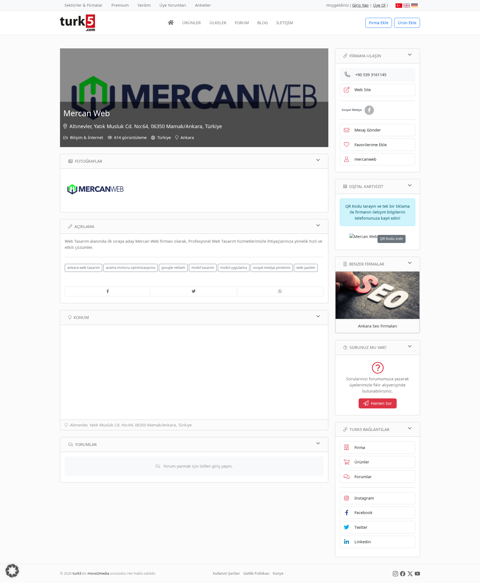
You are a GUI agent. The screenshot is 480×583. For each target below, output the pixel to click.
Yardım (144, 5)
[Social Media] (395, 573)
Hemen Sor (381, 403)
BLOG (262, 22)
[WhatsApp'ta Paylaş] (280, 291)
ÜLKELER (217, 22)
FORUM (242, 22)
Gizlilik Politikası (256, 573)
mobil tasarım (202, 267)
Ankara (187, 137)
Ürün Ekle (407, 22)
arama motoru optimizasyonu (130, 267)
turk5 (76, 573)
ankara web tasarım (83, 267)
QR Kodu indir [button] (391, 238)
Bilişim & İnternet (86, 137)
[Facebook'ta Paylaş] (107, 291)
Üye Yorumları (172, 5)
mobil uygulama (233, 267)
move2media (98, 573)
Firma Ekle (378, 22)
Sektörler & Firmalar (83, 5)
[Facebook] (369, 110)
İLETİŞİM (284, 22)
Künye (278, 573)
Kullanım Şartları (226, 573)
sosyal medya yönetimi (271, 267)
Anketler (203, 5)
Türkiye (164, 137)
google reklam (173, 267)
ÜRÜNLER (191, 22)
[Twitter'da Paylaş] (193, 291)
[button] (12, 571)
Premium (120, 5)
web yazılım (305, 267)
